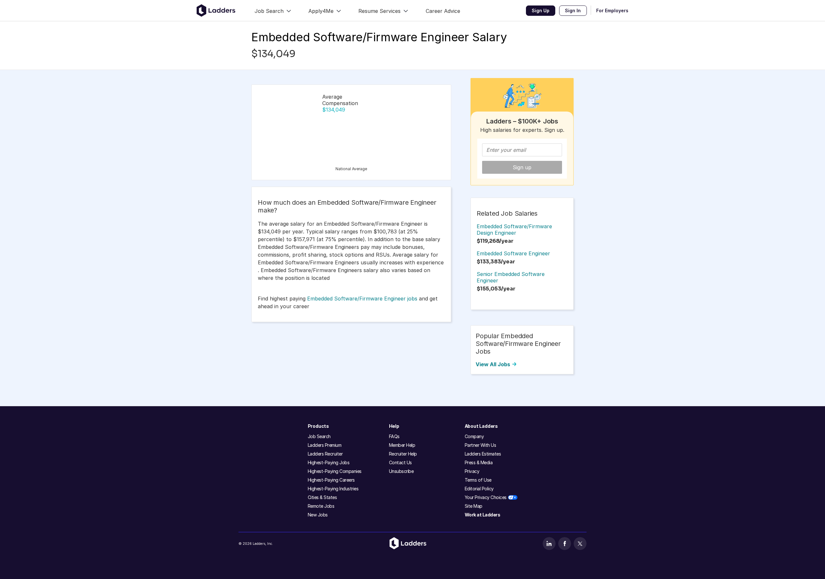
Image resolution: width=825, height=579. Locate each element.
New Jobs (318, 514)
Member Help (402, 445)
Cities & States (322, 497)
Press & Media (479, 462)
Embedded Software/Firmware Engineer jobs (362, 298)
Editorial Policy (479, 488)
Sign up (522, 167)
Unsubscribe (401, 471)
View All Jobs (493, 364)
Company (474, 436)
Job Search (319, 436)
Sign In (573, 10)
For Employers (612, 10)
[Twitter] (580, 543)
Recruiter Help (403, 453)
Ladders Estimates (483, 453)
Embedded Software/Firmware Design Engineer (514, 229)
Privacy (472, 471)
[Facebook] (564, 543)
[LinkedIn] (549, 543)
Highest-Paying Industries (333, 488)
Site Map (473, 506)
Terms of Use (478, 480)
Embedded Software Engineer (513, 253)
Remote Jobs (321, 506)
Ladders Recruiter (325, 453)
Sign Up (540, 10)
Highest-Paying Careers (331, 480)
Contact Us (400, 462)
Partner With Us (480, 445)
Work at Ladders (482, 514)
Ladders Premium (325, 445)
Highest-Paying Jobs (329, 462)
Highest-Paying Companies (335, 471)
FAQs (394, 436)
